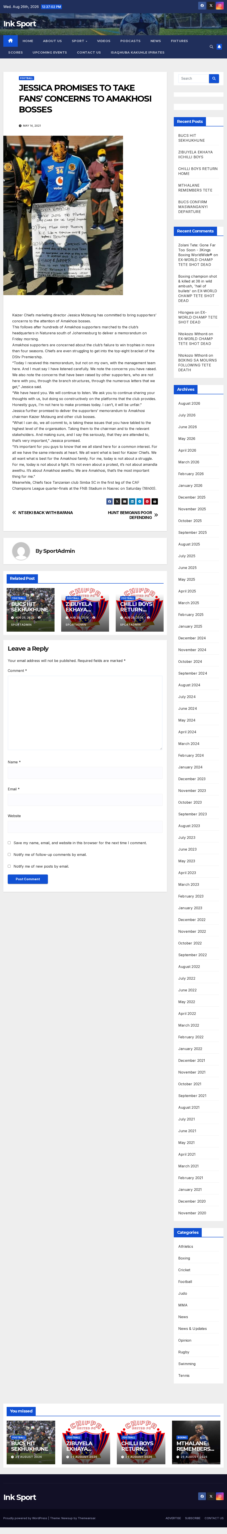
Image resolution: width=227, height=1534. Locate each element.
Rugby (183, 1352)
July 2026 (187, 415)
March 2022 (188, 1025)
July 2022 (186, 978)
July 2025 (186, 556)
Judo (182, 1293)
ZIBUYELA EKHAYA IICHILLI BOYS (84, 609)
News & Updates (192, 1328)
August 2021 (189, 1107)
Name (14, 762)
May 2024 (187, 720)
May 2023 (186, 861)
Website (14, 816)
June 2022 (187, 990)
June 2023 (187, 849)
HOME (28, 41)
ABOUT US (52, 41)
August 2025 (189, 544)
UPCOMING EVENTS (50, 52)
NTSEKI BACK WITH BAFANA (45, 512)
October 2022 (190, 943)
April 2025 (187, 591)
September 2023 (192, 814)
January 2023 (190, 908)
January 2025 (190, 626)
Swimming (187, 1364)
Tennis (184, 1375)
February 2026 (191, 474)
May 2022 (186, 1002)
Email (14, 789)
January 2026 (190, 485)
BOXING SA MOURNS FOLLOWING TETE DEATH (197, 365)
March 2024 (189, 743)
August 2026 (189, 403)
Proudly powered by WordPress (25, 1518)
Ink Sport (19, 23)
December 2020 (192, 1201)
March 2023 (188, 884)
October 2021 (189, 1084)
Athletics (185, 1246)
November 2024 (192, 650)
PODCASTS (130, 41)
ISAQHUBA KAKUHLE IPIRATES (138, 52)
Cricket (184, 1270)
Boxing (184, 1258)
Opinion (184, 1340)
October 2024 (190, 661)
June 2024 (187, 708)
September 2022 (192, 955)
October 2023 (190, 802)
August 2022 (189, 966)
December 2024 (192, 638)
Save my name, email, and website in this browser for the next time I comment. (80, 843)
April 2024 (187, 732)
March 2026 (188, 462)
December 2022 (192, 919)
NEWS (156, 41)
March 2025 (188, 603)
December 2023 (192, 779)
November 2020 (192, 1213)
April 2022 (187, 1013)
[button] (211, 46)
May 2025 (186, 579)
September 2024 (192, 673)
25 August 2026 (28, 1457)
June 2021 (187, 1131)
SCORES (15, 52)
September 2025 (192, 532)
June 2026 (187, 427)
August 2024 (189, 685)
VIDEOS (104, 41)
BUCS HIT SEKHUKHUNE (30, 607)
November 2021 (192, 1072)
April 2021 (187, 1154)
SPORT (78, 41)
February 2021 (190, 1178)
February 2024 (191, 755)
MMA (183, 1305)
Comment (17, 670)
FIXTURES (179, 41)
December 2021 (191, 1060)
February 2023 (191, 896)
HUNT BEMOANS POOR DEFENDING (130, 515)
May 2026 (187, 438)
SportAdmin (59, 551)
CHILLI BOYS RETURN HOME (136, 609)
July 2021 (186, 1119)
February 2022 (191, 1037)
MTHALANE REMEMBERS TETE (193, 1449)
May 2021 (186, 1142)
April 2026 (187, 450)
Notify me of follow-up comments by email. (50, 854)
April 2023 (187, 872)
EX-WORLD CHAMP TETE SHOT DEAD (197, 296)
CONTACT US (89, 52)
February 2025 (191, 614)
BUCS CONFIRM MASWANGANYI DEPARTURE (193, 207)
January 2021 (190, 1189)
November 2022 (192, 931)
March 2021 (188, 1166)
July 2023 (186, 837)
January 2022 (190, 1049)
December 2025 (192, 497)
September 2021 (192, 1095)
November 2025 (192, 509)
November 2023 (192, 790)
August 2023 (189, 826)
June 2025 (187, 567)
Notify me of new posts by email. (41, 866)
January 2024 (190, 767)
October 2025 (190, 520)
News (183, 1317)
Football (26, 78)
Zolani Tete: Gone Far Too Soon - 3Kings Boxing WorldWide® (197, 250)
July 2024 (187, 696)
